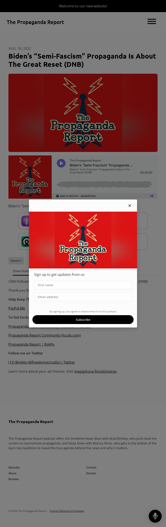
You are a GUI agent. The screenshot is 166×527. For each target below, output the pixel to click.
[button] (130, 205)
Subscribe (83, 320)
